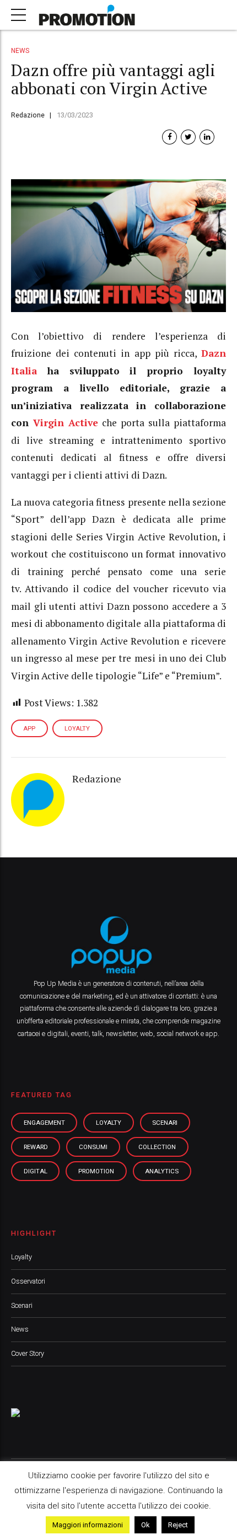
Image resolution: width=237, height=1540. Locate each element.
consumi (93, 1147)
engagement (44, 1122)
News (20, 51)
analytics (162, 1171)
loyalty (108, 1122)
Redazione (28, 115)
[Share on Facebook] (169, 137)
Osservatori (28, 1281)
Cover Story (27, 1353)
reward (36, 1147)
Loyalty (21, 1257)
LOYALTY (77, 728)
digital (35, 1171)
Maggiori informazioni (87, 1525)
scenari (164, 1122)
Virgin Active (65, 422)
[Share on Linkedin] (207, 137)
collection (157, 1147)
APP (29, 728)
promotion (96, 1171)
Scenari (22, 1305)
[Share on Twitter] (188, 137)
